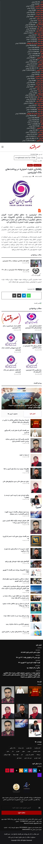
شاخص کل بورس (30, 755)
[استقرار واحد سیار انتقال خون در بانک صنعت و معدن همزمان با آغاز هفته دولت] (36, 598)
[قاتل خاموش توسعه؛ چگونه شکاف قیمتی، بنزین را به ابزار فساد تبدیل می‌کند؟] (36, 527)
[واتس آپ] (29, 296)
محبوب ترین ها (13, 414)
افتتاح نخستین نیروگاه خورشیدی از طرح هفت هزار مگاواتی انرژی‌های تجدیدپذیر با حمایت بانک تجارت (15, 588)
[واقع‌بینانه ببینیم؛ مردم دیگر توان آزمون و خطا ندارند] (36, 473)
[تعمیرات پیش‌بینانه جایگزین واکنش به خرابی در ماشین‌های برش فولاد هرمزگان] (36, 423)
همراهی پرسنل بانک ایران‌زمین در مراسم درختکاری (32, 347)
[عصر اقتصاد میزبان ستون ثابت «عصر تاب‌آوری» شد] (36, 540)
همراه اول (19, 758)
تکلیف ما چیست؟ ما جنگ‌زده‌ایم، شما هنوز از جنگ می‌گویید (16, 550)
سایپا (8, 751)
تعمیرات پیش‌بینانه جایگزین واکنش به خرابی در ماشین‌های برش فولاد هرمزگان (15, 421)
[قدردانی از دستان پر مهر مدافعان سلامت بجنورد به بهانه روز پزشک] (36, 608)
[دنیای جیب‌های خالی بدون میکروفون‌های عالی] (36, 486)
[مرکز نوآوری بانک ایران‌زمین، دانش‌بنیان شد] (32, 361)
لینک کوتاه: (40, 158)
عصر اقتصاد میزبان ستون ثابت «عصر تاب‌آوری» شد (16, 537)
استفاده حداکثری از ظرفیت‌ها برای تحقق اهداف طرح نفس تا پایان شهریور (15, 580)
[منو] (3, 148)
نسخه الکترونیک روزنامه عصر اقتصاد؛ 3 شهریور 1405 (16, 571)
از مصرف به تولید (24, 455)
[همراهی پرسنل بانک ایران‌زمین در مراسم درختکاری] (32, 338)
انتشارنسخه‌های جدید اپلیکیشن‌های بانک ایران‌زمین (33, 327)
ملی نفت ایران (28, 758)
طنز (22, 755)
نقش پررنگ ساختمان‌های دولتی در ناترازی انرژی (15, 632)
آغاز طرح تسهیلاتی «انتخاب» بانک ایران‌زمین (11, 349)
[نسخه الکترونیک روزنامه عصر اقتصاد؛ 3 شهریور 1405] (36, 573)
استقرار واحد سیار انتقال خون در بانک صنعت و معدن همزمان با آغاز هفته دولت (16, 597)
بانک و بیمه (37, 165)
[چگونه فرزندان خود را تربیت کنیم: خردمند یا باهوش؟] (36, 502)
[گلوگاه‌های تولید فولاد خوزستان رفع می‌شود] (36, 564)
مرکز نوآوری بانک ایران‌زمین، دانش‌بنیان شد (34, 371)
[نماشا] (7, 770)
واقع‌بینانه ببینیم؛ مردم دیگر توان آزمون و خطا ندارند (16, 470)
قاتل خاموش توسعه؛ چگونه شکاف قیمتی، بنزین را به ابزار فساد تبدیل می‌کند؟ (16, 522)
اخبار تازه (32, 414)
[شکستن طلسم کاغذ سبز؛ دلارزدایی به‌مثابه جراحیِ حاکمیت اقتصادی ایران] (36, 445)
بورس (29, 751)
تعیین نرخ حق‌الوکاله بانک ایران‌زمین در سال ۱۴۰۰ (15, 270)
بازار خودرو (29, 748)
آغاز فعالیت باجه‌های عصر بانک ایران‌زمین (12, 371)
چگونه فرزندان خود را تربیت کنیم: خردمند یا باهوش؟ (16, 496)
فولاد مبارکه (15, 755)
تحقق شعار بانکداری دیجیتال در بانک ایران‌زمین (16, 261)
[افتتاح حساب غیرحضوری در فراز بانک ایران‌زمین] (11, 318)
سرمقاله (38, 755)
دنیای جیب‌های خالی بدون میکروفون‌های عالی (16, 481)
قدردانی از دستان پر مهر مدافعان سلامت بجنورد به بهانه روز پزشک (15, 605)
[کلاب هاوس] (40, 775)
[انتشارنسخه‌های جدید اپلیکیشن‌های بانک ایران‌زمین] (32, 318)
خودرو (17, 751)
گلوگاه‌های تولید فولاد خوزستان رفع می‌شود (17, 561)
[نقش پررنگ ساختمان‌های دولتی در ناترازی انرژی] (36, 633)
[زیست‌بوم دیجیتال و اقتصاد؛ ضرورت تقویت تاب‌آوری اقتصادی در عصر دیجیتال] (36, 514)
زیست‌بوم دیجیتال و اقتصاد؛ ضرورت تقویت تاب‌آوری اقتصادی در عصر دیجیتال (17, 513)
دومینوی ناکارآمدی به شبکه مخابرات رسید (17, 624)
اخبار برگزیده (37, 748)
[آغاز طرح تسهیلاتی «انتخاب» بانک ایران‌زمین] (11, 339)
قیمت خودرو (37, 758)
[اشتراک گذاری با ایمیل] (19, 296)
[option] (22, 399)
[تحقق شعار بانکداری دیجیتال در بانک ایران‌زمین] (36, 263)
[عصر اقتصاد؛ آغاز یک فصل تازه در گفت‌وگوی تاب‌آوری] (36, 433)
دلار (13, 751)
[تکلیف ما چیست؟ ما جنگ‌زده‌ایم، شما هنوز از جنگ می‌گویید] (36, 553)
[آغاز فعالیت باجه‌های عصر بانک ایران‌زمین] (11, 361)
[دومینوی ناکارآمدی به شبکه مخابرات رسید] (36, 626)
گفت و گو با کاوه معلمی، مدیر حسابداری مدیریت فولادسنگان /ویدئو (24, 406)
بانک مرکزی (12, 748)
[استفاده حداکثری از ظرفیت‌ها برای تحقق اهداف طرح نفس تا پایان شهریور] (36, 581)
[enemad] (27, 793)
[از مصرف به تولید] (36, 460)
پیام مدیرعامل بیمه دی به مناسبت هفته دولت (16, 616)
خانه (39, 161)
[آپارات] (12, 770)
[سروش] (16, 770)
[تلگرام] (24, 296)
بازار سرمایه (21, 748)
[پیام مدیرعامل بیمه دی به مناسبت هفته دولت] (36, 618)
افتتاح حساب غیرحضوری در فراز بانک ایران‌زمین (12, 327)
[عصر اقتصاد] (35, 147)
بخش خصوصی (36, 751)
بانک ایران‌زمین (31, 289)
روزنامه (35, 161)
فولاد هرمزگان (7, 755)
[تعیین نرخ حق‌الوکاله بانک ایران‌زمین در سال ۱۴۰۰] (36, 272)
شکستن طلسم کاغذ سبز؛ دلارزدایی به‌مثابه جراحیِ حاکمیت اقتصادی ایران (17, 440)
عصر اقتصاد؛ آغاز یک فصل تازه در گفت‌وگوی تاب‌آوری (16, 431)
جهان (23, 751)
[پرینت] (14, 296)
